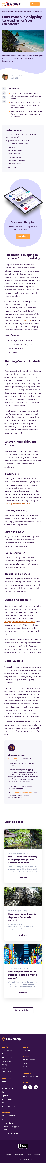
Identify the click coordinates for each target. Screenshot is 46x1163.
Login (4, 1068)
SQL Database (7, 1099)
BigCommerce (7, 1088)
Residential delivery (16, 160)
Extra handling (14, 154)
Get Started (6, 1072)
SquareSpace (7, 1096)
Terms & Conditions (34, 1154)
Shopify (4, 1081)
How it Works (7, 1050)
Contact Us (27, 1067)
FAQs (25, 1063)
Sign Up (35, 4)
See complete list (8, 1106)
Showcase (6, 1054)
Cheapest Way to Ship (10, 1133)
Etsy (3, 1092)
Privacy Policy (19, 1154)
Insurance (12, 147)
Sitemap (8, 1154)
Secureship (6, 11)
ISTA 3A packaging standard (17, 504)
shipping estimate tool (23, 793)
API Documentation (9, 1116)
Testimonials (6, 1061)
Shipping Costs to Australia (18, 140)
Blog (12, 11)
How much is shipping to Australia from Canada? (21, 136)
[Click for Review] (23, 1146)
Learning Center (8, 1123)
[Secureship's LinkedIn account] (36, 1087)
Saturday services (15, 150)
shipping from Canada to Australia (19, 622)
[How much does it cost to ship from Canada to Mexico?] (23, 896)
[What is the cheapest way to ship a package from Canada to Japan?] (23, 839)
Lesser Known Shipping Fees (18, 144)
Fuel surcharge (14, 157)
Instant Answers (29, 1060)
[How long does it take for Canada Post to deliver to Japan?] (23, 954)
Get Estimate (23, 236)
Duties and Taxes (13, 164)
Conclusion (11, 167)
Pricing (4, 1065)
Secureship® (13, 758)
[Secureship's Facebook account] (25, 1087)
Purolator (26, 1050)
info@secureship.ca (30, 1076)
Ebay (3, 1085)
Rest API (5, 1103)
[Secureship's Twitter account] (30, 1087)
